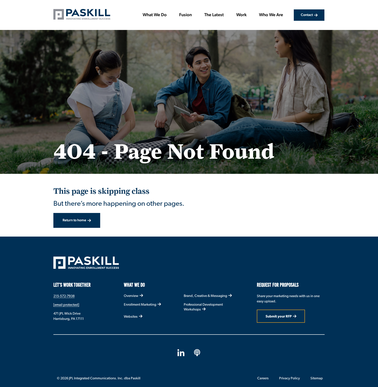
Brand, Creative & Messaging (205, 296)
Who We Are (271, 15)
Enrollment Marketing (140, 304)
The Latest (214, 15)
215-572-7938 (64, 296)
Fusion (185, 15)
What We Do (155, 15)
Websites (131, 316)
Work (241, 15)
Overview (131, 296)
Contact (307, 15)
